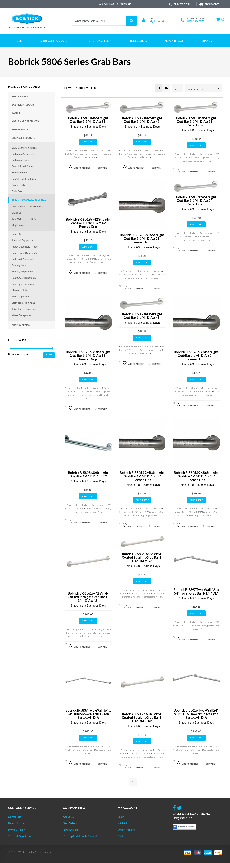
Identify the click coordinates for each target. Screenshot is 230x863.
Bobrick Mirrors (19, 172)
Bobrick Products (23, 104)
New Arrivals (20, 129)
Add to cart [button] (88, 142)
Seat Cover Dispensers (24, 277)
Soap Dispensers (20, 296)
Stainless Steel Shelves (24, 302)
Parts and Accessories (23, 259)
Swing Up (17, 212)
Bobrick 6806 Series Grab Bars (28, 206)
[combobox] (177, 88)
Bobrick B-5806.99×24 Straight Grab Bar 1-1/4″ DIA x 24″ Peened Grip (196, 355)
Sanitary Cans (19, 265)
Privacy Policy (16, 829)
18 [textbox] (176, 89)
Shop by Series (21, 325)
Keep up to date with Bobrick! (80, 836)
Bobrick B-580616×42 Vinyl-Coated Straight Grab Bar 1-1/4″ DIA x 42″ (88, 596)
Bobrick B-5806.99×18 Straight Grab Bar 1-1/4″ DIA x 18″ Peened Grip (88, 355)
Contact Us (14, 817)
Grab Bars (17, 191)
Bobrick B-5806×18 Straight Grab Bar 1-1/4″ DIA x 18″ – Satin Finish (196, 121)
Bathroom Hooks (20, 160)
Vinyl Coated (18, 225)
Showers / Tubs (20, 290)
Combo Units (18, 185)
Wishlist (122, 823)
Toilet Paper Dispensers (24, 309)
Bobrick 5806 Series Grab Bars (29, 200)
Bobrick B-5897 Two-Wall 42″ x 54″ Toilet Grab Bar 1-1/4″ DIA (196, 591)
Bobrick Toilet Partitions (24, 178)
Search (131, 21)
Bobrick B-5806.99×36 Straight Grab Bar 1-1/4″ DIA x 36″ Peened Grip (142, 238)
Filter (49, 355)
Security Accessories (23, 284)
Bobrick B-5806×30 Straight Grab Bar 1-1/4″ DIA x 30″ (88, 474)
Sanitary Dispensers (22, 271)
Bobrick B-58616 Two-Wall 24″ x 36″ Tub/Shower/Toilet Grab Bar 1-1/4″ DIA (196, 713)
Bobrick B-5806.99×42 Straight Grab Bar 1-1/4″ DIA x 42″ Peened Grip (88, 223)
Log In (152, 18)
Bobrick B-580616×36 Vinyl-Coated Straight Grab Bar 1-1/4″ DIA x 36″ (142, 557)
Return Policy (16, 823)
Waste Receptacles (22, 315)
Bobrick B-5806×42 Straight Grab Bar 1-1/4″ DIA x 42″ (142, 119)
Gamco (16, 113)
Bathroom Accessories (23, 154)
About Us (68, 817)
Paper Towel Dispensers (24, 253)
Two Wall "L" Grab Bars (24, 219)
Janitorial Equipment (22, 240)
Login (121, 817)
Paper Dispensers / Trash (25, 246)
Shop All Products (23, 137)
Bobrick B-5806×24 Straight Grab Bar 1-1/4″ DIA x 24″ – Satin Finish (196, 200)
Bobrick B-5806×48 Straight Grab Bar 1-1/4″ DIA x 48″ (142, 316)
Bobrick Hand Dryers (22, 166)
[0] (219, 21)
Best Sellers (20, 96)
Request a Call (182, 4)
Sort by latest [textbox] (196, 89)
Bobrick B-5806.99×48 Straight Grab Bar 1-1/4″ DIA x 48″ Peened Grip (142, 476)
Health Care (18, 234)
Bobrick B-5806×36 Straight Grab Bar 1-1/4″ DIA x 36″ (88, 119)
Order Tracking (126, 829)
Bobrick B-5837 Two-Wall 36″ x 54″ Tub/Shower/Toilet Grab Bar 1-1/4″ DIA (88, 713)
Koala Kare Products (25, 121)
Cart (120, 836)
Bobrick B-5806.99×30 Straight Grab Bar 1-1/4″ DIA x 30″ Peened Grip (196, 476)
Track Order (212, 4)
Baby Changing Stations (24, 147)
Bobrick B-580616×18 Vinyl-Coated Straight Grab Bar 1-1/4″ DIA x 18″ (142, 717)
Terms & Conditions (19, 836)
